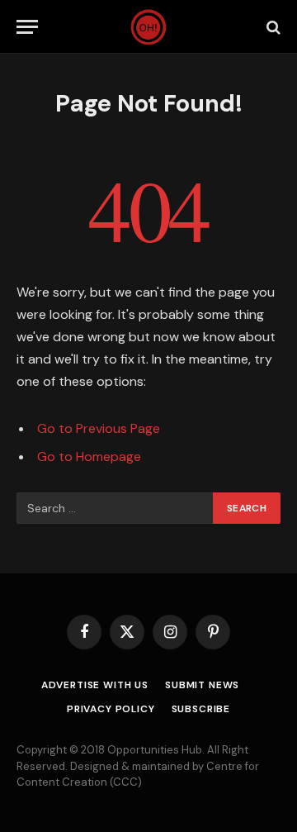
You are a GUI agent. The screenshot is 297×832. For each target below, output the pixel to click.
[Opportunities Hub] (148, 27)
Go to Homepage (89, 456)
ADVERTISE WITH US (94, 685)
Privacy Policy (111, 709)
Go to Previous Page (98, 428)
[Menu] (27, 26)
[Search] (271, 26)
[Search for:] (115, 508)
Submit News (202, 685)
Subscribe (201, 709)
